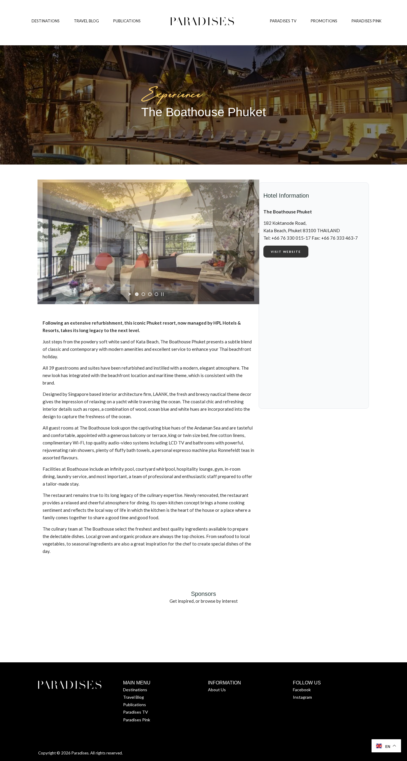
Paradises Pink (136, 719)
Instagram (302, 697)
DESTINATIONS (46, 20)
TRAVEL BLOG (86, 20)
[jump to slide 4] (156, 294)
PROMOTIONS (324, 20)
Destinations (135, 689)
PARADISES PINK (366, 20)
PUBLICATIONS (127, 20)
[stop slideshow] (162, 294)
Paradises (80, 753)
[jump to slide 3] (150, 294)
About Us (217, 689)
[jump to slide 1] (137, 294)
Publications (134, 704)
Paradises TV (135, 711)
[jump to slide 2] (143, 294)
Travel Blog (133, 697)
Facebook (302, 689)
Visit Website (286, 251)
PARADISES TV (283, 20)
